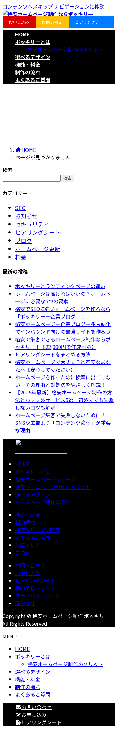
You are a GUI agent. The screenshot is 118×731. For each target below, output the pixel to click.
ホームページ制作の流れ (42, 502)
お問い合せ (52, 22)
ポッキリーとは (32, 471)
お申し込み (19, 22)
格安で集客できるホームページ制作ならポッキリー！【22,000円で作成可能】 (63, 342)
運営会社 (25, 603)
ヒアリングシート (91, 22)
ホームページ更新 (37, 249)
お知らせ (26, 216)
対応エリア (27, 545)
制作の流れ (27, 687)
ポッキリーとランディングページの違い (60, 286)
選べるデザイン (32, 494)
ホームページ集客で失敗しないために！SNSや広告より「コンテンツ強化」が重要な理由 (63, 422)
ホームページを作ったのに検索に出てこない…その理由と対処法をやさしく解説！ (63, 380)
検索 (8, 170)
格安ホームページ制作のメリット (65, 49)
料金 (20, 257)
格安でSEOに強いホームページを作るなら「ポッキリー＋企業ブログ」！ (62, 312)
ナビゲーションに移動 (79, 6)
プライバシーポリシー (40, 595)
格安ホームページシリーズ (45, 479)
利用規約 (25, 522)
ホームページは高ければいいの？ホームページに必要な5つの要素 (63, 297)
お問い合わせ (30, 565)
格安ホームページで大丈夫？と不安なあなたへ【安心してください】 (63, 365)
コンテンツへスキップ (28, 6)
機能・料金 (27, 514)
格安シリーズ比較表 (37, 530)
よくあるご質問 (32, 537)
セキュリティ (32, 224)
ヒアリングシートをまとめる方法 (53, 354)
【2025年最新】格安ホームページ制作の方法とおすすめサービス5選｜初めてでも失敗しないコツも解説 (64, 399)
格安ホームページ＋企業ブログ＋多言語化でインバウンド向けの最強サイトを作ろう (63, 327)
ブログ (23, 240)
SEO (20, 207)
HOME (22, 464)
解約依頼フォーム (35, 588)
